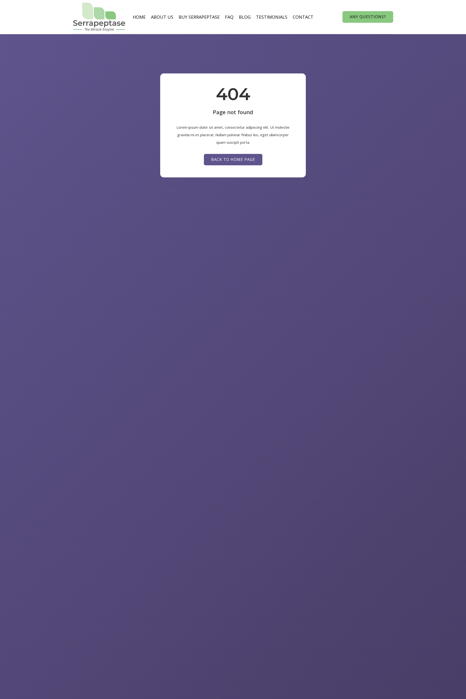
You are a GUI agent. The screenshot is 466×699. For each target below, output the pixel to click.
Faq (229, 17)
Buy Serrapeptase (199, 17)
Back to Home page (233, 159)
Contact (303, 17)
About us (162, 17)
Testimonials (271, 17)
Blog (245, 17)
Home (139, 17)
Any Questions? (368, 16)
